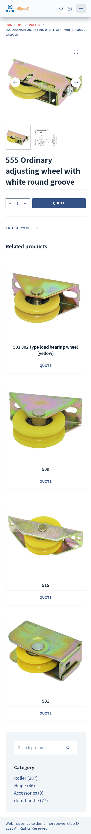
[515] (46, 536)
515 (45, 585)
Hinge (20, 785)
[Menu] (81, 8)
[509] (46, 420)
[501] (46, 651)
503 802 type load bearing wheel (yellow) (45, 350)
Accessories (25, 792)
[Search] (61, 8)
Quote (59, 202)
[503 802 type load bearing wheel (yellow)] (46, 297)
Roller (32, 228)
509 (45, 469)
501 (45, 701)
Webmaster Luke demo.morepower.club (40, 823)
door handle (26, 800)
